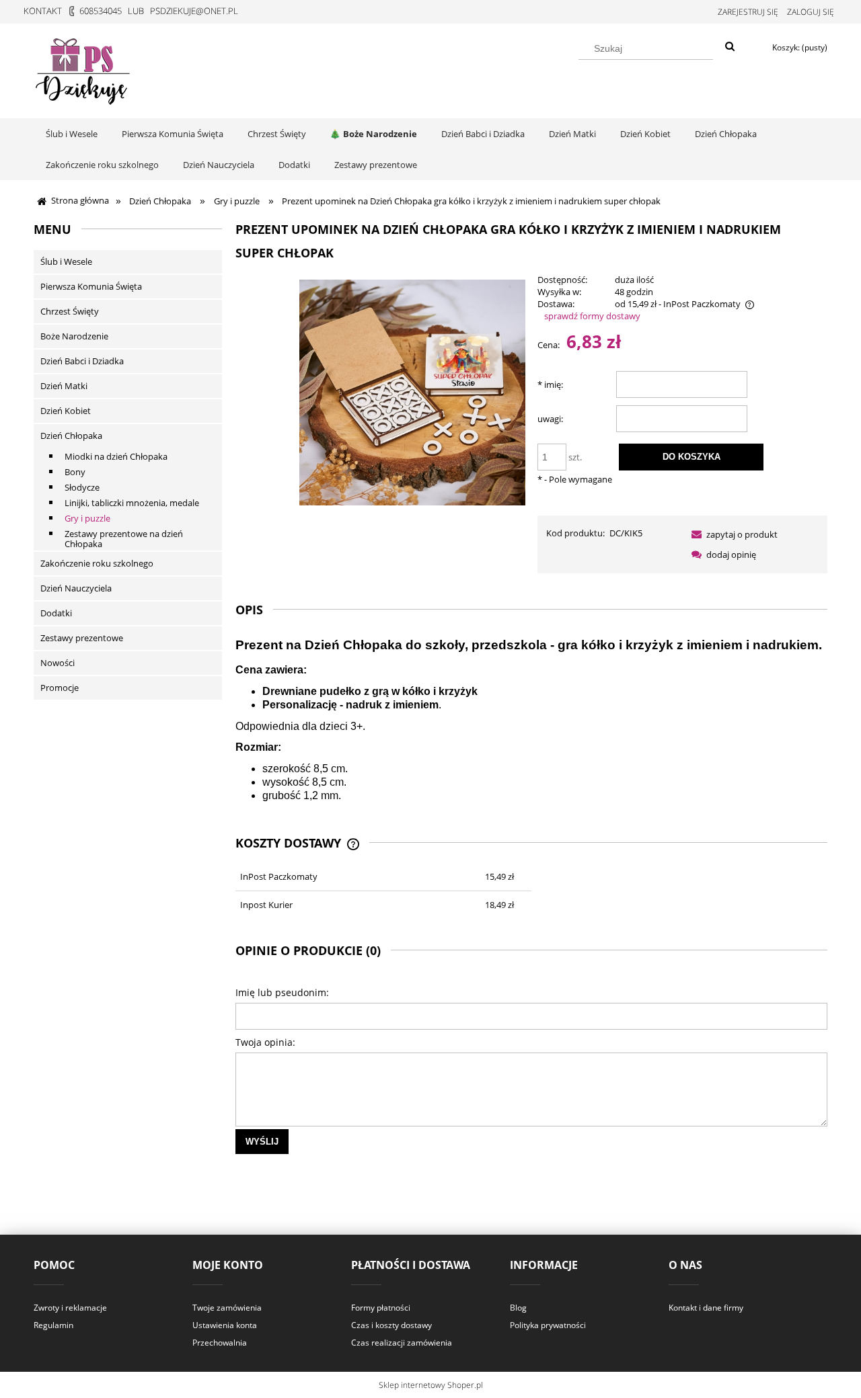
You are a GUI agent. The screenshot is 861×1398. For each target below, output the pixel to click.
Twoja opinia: (265, 1042)
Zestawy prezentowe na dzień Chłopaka (124, 539)
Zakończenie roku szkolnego (96, 563)
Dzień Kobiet (65, 411)
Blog (518, 1307)
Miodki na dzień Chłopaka (116, 456)
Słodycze (82, 487)
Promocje (59, 688)
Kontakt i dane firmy (706, 1307)
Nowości (57, 663)
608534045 (100, 11)
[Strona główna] (84, 68)
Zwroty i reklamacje (70, 1307)
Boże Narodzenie (74, 336)
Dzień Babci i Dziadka (82, 361)
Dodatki (56, 613)
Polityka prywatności (548, 1325)
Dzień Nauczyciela (76, 588)
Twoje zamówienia (227, 1307)
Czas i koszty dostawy (391, 1325)
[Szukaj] (730, 47)
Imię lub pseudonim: (282, 992)
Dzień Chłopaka (71, 435)
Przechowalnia (219, 1342)
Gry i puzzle (87, 518)
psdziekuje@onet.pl (194, 11)
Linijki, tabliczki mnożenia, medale (132, 503)
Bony (75, 472)
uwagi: (550, 419)
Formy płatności (380, 1307)
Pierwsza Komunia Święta (91, 286)
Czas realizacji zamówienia (401, 1342)
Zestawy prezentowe (81, 638)
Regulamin (53, 1325)
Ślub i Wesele (66, 261)
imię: (550, 384)
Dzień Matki (63, 386)
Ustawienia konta (224, 1325)
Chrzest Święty (69, 311)
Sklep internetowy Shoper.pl (431, 1385)
